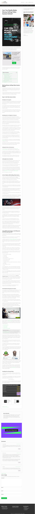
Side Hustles (6, 406)
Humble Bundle (5, 327)
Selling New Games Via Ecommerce (7, 76)
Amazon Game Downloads (6, 328)
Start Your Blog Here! (11, 430)
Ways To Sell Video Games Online (6, 74)
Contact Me (25, 509)
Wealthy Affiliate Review (15, 507)
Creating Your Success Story (6, 80)
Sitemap (23, 513)
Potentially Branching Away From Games (8, 79)
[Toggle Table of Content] (16, 72)
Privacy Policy (26, 508)
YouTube (21, 513)
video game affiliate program (13, 239)
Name (2, 487)
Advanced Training (4, 508)
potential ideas (14, 367)
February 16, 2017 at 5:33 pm (18, 466)
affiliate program (16, 170)
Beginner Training (4, 507)
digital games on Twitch (7, 170)
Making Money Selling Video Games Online (7, 73)
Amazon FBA (4, 140)
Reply (19, 462)
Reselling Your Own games (6, 75)
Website (2, 494)
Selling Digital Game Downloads (7, 77)
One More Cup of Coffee (17, 513)
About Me (25, 507)
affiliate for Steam (10, 320)
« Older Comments (3, 473)
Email (2, 490)
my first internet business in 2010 (29, 27)
